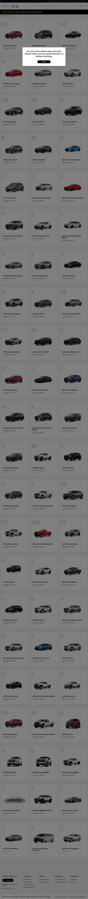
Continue (44, 61)
